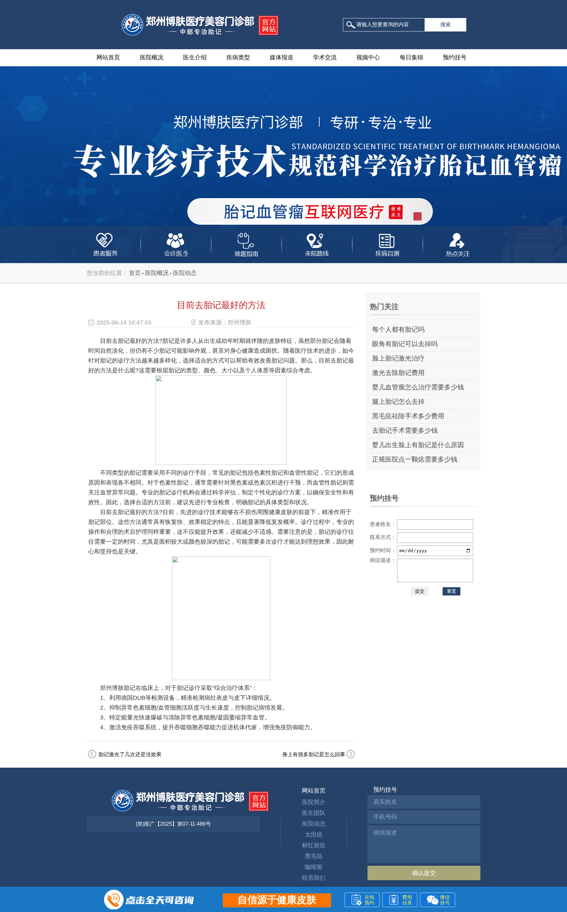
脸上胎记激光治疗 (398, 358)
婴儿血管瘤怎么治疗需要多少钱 (418, 387)
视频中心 (368, 57)
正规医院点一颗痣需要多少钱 (414, 459)
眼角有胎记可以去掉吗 (405, 343)
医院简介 (314, 802)
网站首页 (108, 57)
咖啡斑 (314, 867)
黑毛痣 (314, 856)
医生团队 (314, 813)
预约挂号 (455, 57)
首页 (135, 273)
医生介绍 (195, 57)
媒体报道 (281, 57)
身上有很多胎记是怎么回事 (313, 754)
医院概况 (151, 57)
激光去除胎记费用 (398, 372)
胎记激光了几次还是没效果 (129, 754)
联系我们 (314, 878)
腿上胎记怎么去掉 (398, 401)
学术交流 (325, 57)
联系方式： (383, 537)
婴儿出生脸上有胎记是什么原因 (418, 444)
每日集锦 (411, 57)
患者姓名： (383, 524)
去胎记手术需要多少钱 (405, 430)
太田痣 (314, 834)
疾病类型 (238, 57)
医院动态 (185, 273)
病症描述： (383, 560)
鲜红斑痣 (314, 845)
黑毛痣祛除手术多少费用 (408, 416)
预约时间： (383, 550)
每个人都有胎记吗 (398, 329)
